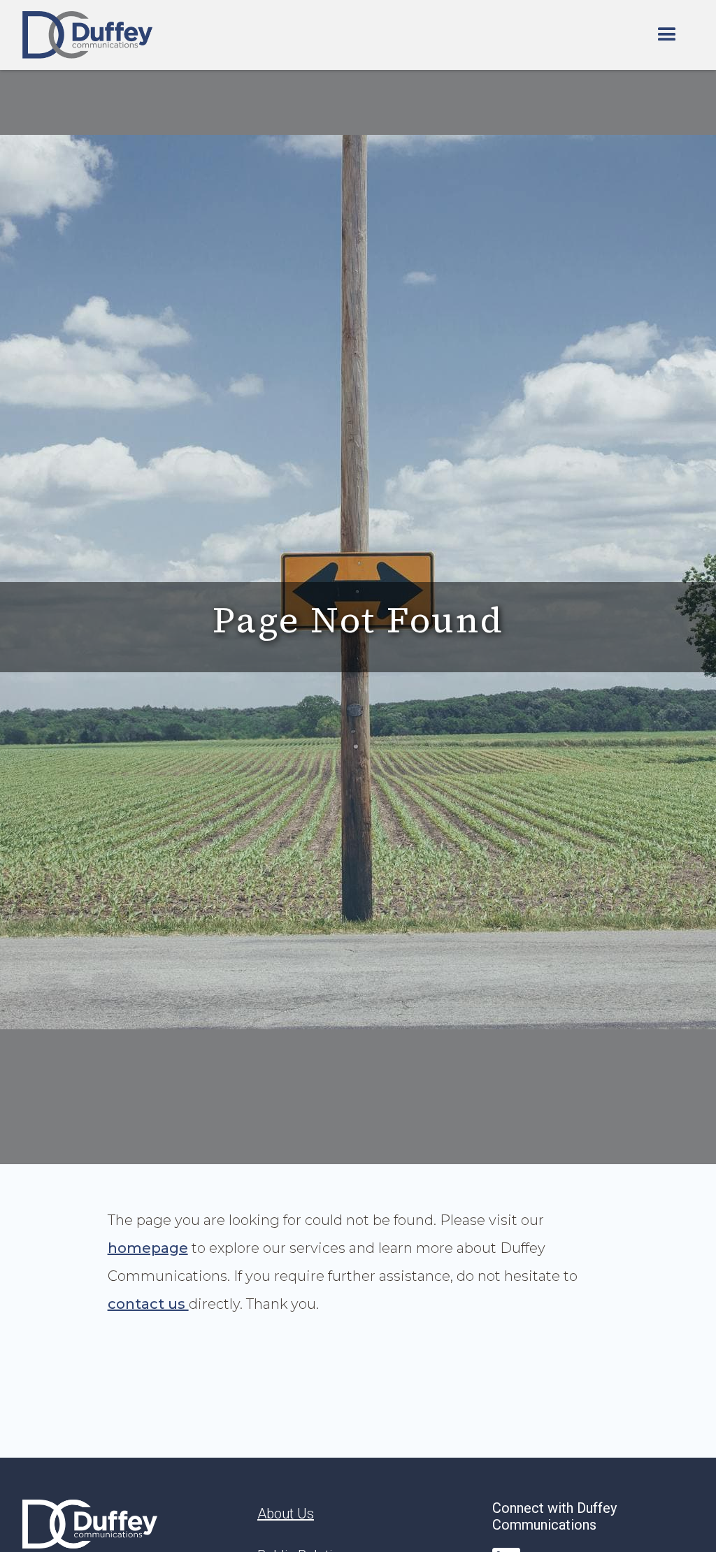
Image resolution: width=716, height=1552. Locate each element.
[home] (87, 35)
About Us (285, 1513)
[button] (667, 34)
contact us (148, 1304)
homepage (148, 1248)
